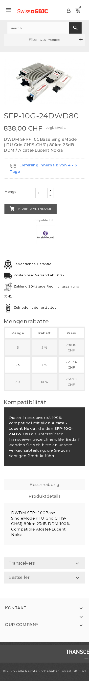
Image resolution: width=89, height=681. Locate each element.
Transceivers (22, 563)
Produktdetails (44, 496)
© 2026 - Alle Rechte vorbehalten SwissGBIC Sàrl (44, 671)
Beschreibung (44, 484)
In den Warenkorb (30, 209)
